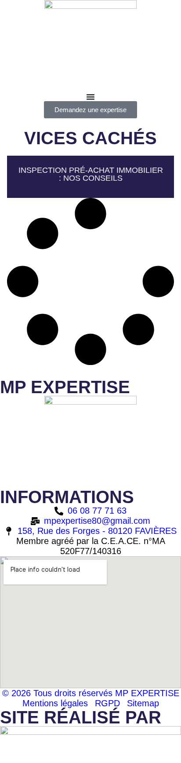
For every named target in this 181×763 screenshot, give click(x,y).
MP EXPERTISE (65, 387)
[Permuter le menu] (90, 96)
